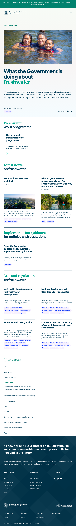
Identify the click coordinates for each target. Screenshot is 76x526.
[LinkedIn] (71, 112)
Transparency (40, 517)
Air (5, 367)
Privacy (6, 517)
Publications (8, 485)
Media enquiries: (35, 485)
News (6, 219)
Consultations (8, 482)
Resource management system (15, 422)
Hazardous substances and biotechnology (19, 395)
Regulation (45, 307)
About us (7, 489)
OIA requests (56, 513)
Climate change (9, 377)
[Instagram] (68, 112)
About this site (8, 513)
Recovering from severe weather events (18, 417)
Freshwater (8, 111)
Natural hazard (26, 219)
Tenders (22, 517)
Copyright (23, 513)
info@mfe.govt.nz (36, 482)
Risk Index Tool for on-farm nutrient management (20, 389)
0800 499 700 (34, 478)
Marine (6, 411)
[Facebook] (64, 112)
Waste (6, 433)
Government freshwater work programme (18, 386)
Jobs (5, 492)
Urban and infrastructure (13, 428)
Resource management (11, 221)
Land (19, 219)
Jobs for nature (9, 401)
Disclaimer (39, 513)
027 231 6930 (34, 489)
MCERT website (38, 4)
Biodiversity (8, 372)
